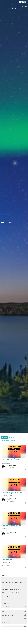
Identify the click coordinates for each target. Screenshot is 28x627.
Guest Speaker (13, 618)
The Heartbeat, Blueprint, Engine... (12, 586)
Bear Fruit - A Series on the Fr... (11, 579)
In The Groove (6, 596)
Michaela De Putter (13, 615)
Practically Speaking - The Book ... (12, 589)
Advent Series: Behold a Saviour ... (12, 593)
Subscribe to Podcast (8, 440)
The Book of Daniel (7, 600)
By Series (11, 437)
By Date (4, 437)
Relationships (6, 603)
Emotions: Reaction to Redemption (12, 582)
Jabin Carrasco (13, 612)
